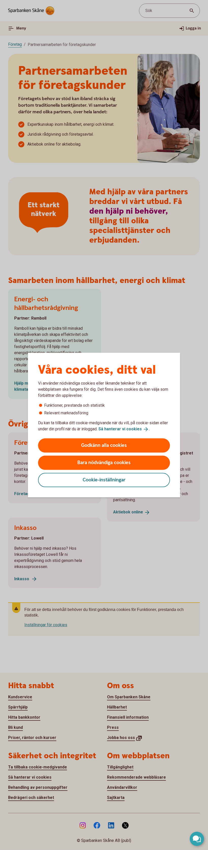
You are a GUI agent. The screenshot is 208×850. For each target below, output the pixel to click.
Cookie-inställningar (104, 480)
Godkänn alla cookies (104, 445)
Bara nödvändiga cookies (104, 462)
